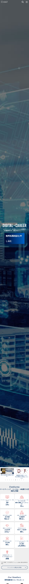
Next (28, 472)
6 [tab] (15, 480)
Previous (1, 472)
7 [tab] (17, 480)
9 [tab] (21, 480)
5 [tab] (13, 480)
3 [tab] (9, 480)
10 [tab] (23, 480)
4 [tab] (11, 480)
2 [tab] (7, 480)
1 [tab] (5, 480)
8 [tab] (19, 480)
